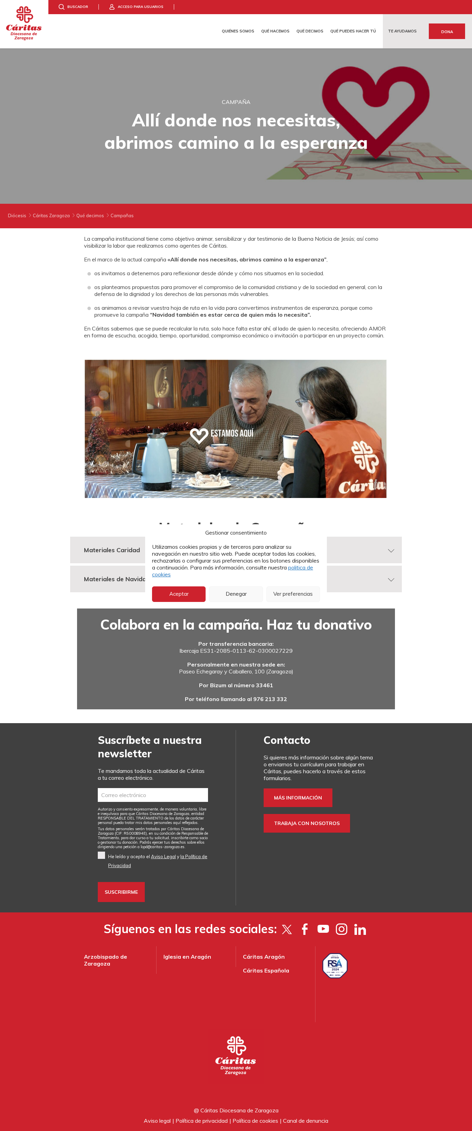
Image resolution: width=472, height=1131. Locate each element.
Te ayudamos (402, 31)
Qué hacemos (275, 31)
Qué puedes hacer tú (353, 31)
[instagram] (341, 929)
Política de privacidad (202, 1120)
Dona (447, 31)
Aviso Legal (163, 856)
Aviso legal (157, 1120)
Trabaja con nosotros (307, 823)
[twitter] (286, 929)
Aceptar (179, 594)
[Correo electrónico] (153, 795)
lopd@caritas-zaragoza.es (163, 846)
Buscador (77, 6)
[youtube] (323, 929)
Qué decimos (309, 31)
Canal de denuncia (305, 1120)
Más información (298, 798)
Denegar (236, 594)
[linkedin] (359, 929)
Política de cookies (255, 1120)
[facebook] (304, 929)
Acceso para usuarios (140, 6)
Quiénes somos (238, 31)
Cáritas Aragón (264, 956)
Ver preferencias (293, 594)
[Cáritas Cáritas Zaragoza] (24, 24)
